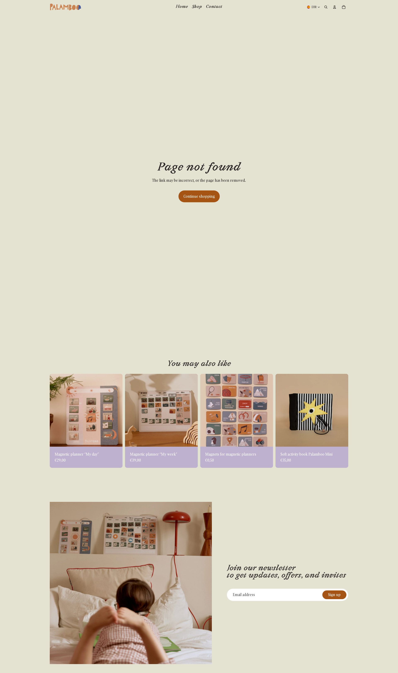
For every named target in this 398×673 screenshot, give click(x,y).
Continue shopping (199, 196)
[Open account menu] (334, 7)
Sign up (334, 594)
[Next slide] (116, 410)
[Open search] (325, 7)
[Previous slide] (56, 410)
